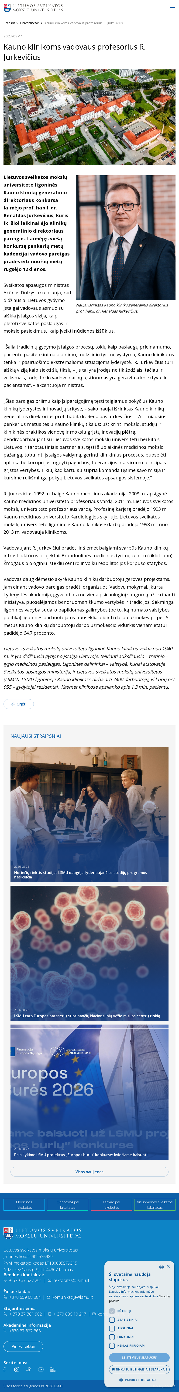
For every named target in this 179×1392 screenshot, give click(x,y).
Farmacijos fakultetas (111, 1205)
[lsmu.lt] (48, 7)
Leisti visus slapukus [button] (139, 1358)
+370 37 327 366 (25, 1331)
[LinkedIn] (53, 1369)
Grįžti (22, 704)
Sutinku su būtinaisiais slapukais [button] (139, 1369)
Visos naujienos (89, 1171)
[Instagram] (16, 1369)
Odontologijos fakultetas (68, 1205)
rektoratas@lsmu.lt (71, 1280)
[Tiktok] (28, 1369)
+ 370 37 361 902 (25, 1314)
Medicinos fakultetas (24, 1205)
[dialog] (139, 1324)
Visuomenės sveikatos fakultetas (155, 1205)
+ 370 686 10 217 (69, 1314)
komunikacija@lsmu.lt (72, 1297)
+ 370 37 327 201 (25, 1280)
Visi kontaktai (23, 1346)
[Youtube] (41, 1369)
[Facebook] (4, 1369)
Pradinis (9, 23)
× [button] (168, 1266)
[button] (139, 1380)
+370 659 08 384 (25, 1297)
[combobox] (161, 1267)
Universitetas (30, 23)
